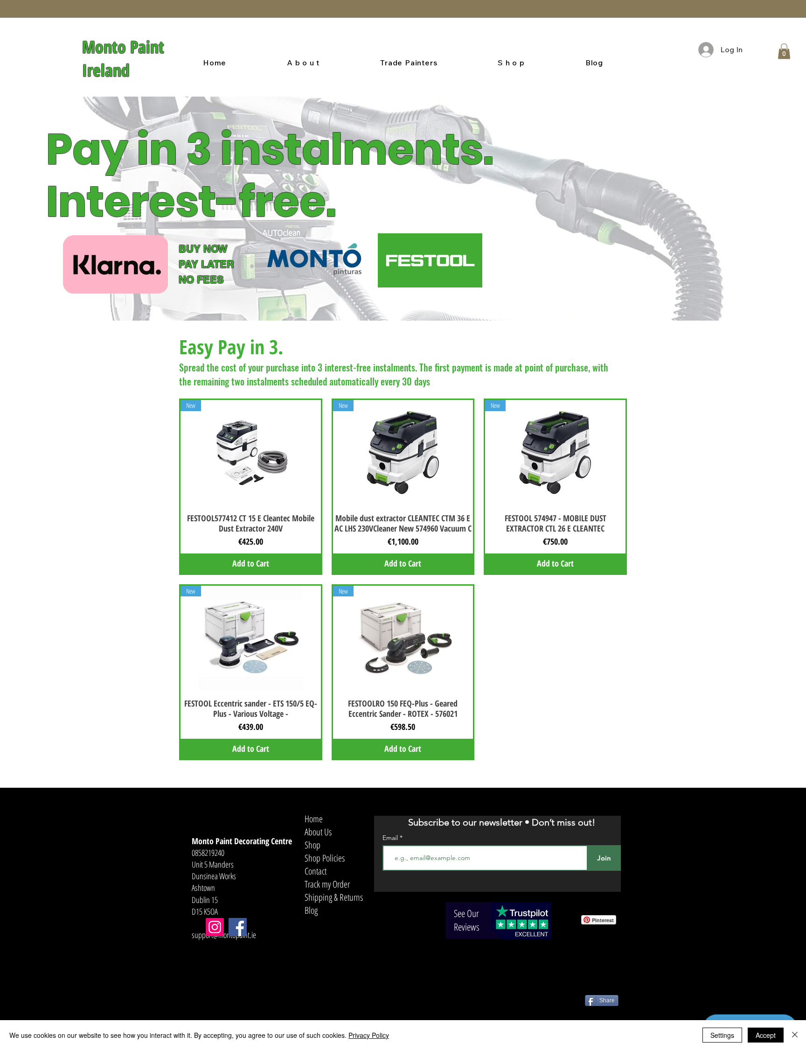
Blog (311, 910)
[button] (784, 51)
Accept (766, 1035)
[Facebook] (238, 927)
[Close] (794, 1035)
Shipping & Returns (334, 897)
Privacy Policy (368, 1035)
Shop (312, 845)
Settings (722, 1035)
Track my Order (327, 884)
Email (391, 837)
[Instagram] (215, 927)
